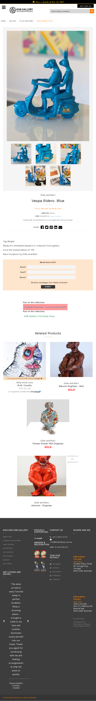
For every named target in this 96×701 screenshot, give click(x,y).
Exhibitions (7, 548)
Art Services (8, 552)
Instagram (56, 572)
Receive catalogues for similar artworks (49, 283)
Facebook (56, 564)
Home (3, 21)
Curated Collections (12, 540)
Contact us (72, 456)
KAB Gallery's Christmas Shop (39, 316)
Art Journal (8, 556)
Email (23, 272)
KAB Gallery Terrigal (79, 557)
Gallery (12, 21)
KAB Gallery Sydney (79, 597)
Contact (6, 560)
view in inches (56, 216)
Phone (23, 277)
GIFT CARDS (7, 564)
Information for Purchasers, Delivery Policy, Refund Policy (81, 624)
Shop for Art (8, 544)
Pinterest (56, 575)
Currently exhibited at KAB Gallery (23, 378)
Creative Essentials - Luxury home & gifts (45, 307)
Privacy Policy (78, 619)
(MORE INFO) (77, 562)
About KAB (7, 537)
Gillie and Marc (26, 21)
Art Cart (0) (85, 6)
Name (23, 267)
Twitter (55, 568)
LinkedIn (56, 579)
